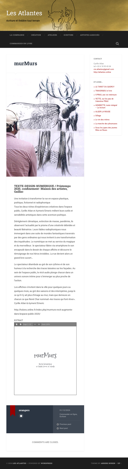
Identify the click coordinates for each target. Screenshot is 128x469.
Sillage (98, 115)
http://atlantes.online (102, 72)
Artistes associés (89, 35)
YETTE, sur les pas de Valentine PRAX (104, 100)
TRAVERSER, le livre (103, 91)
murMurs (25, 63)
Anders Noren (108, 463)
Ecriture (68, 35)
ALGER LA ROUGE (102, 111)
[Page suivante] (20, 324)
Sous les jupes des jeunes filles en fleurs (106, 128)
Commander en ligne (68, 414)
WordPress (46, 463)
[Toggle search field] (117, 43)
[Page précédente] (16, 324)
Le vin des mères (102, 119)
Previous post (65, 424)
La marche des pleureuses (106, 123)
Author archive (21, 416)
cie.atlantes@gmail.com (104, 69)
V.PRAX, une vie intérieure (106, 95)
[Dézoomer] (35, 324)
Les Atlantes (24, 13)
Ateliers (52, 35)
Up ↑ (120, 463)
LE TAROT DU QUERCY (104, 87)
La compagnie (17, 35)
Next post (64, 428)
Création (36, 35)
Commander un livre (21, 43)
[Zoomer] (39, 324)
